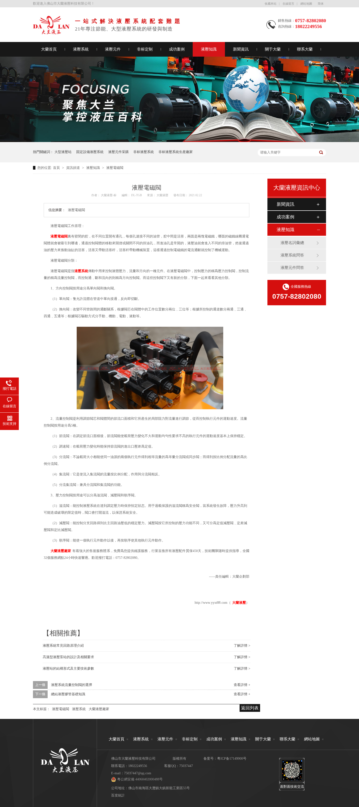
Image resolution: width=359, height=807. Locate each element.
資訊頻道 (73, 168)
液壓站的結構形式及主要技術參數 (68, 668)
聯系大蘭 (305, 49)
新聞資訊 (241, 49)
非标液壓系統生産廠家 (175, 152)
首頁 (57, 168)
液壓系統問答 (292, 255)
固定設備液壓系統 (90, 152)
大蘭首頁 (49, 49)
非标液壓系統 (143, 152)
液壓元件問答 (292, 268)
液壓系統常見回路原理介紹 (63, 645)
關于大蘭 (273, 49)
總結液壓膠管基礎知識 (68, 694)
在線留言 (288, 3)
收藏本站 (270, 3)
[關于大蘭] (51, 33)
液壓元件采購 (118, 152)
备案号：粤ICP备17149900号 (224, 758)
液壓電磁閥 (114, 168)
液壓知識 (209, 49)
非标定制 (145, 49)
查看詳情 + (242, 685)
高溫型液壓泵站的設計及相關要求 (68, 657)
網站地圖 (306, 3)
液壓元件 (113, 49)
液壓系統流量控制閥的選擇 (71, 685)
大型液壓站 (63, 152)
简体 (321, 3)
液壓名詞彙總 (292, 243)
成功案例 (177, 49)
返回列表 (250, 707)
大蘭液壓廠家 (99, 709)
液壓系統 (81, 49)
